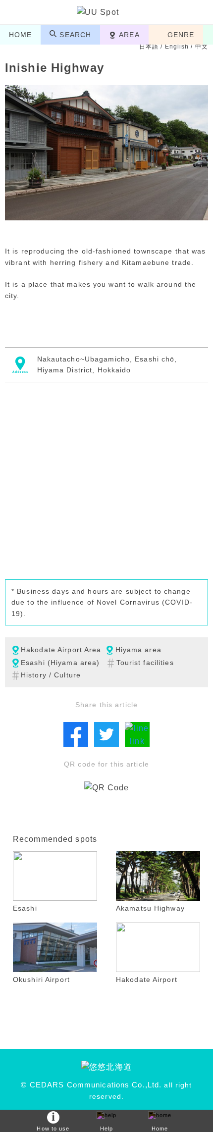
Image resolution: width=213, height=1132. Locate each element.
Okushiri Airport (41, 979)
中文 (201, 46)
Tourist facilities (145, 663)
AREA (129, 35)
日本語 (149, 46)
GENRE (181, 35)
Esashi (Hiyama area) (60, 663)
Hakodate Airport (146, 979)
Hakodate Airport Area (61, 650)
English (177, 46)
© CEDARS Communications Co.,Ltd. (91, 1085)
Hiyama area (138, 650)
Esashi (25, 908)
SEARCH (75, 35)
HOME (20, 35)
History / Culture (51, 675)
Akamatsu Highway (150, 908)
